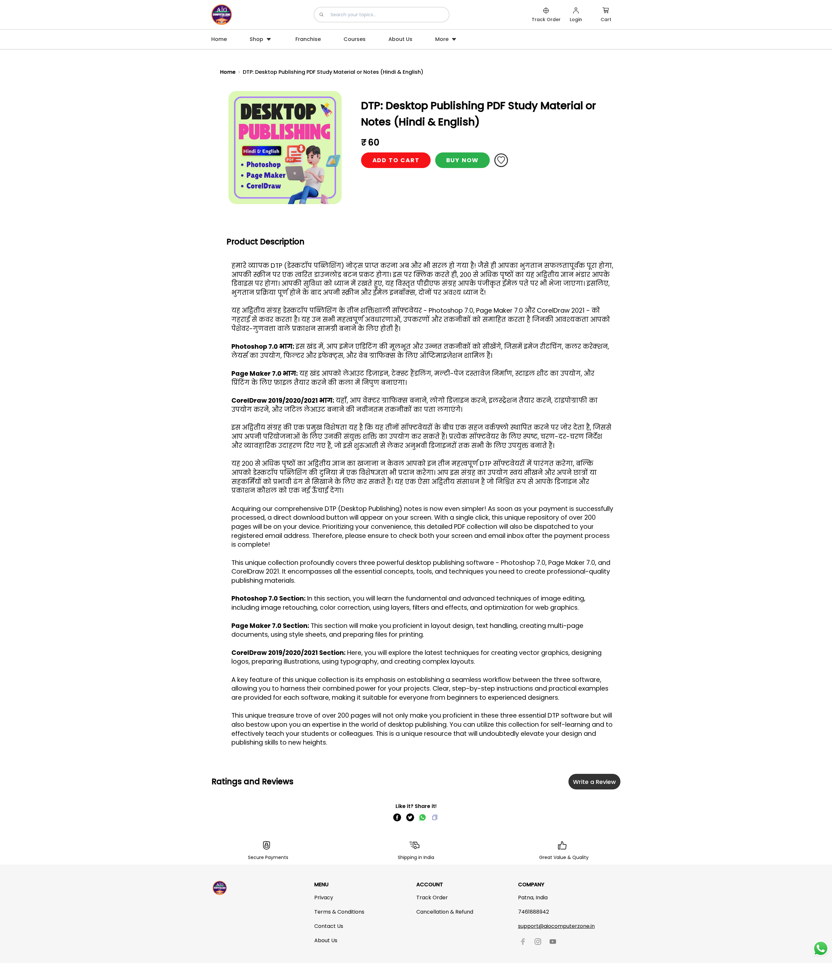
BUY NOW (462, 160)
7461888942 (533, 912)
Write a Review (594, 782)
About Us (325, 940)
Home (228, 72)
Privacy (323, 897)
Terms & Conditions (339, 912)
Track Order (432, 897)
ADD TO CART (396, 160)
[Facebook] (523, 941)
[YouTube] (553, 941)
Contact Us (328, 926)
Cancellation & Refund (444, 912)
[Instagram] (538, 941)
